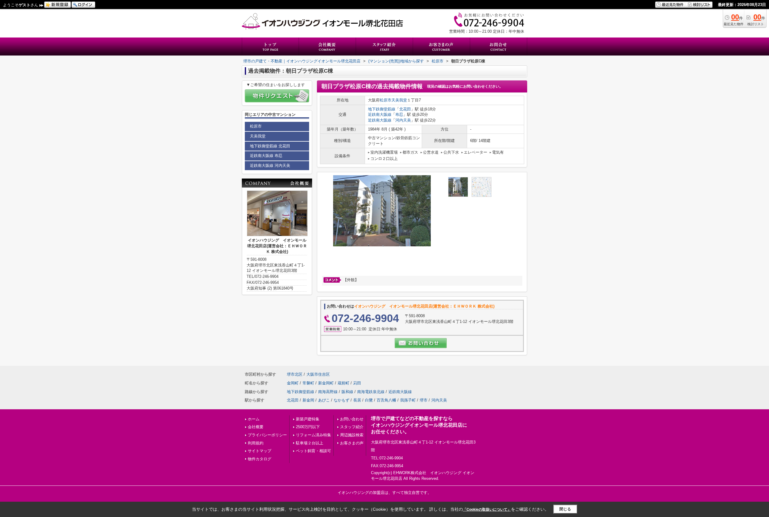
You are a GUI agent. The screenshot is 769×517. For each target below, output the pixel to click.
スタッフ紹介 (351, 427)
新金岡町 (326, 383)
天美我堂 (399, 100)
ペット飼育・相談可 (313, 451)
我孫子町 (408, 400)
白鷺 (369, 400)
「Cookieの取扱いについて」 (487, 509)
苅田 (357, 383)
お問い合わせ (351, 419)
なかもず (341, 400)
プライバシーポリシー (267, 435)
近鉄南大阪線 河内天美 (270, 165)
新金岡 (308, 400)
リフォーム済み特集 (313, 435)
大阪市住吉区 (318, 374)
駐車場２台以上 (309, 443)
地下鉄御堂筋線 (381, 109)
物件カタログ (259, 459)
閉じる (565, 509)
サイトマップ (259, 451)
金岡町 (293, 383)
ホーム (254, 419)
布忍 (399, 114)
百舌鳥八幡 (386, 400)
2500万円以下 (308, 427)
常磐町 (308, 383)
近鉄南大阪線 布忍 (266, 155)
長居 (357, 400)
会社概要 (255, 427)
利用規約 (255, 443)
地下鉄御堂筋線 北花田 (270, 146)
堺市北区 (294, 374)
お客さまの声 (351, 443)
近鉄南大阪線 (379, 114)
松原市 (385, 100)
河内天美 (403, 120)
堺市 (423, 400)
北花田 (405, 109)
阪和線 (347, 391)
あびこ (324, 400)
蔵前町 (343, 383)
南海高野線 (328, 391)
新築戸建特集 (307, 419)
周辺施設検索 (351, 435)
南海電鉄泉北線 (370, 391)
